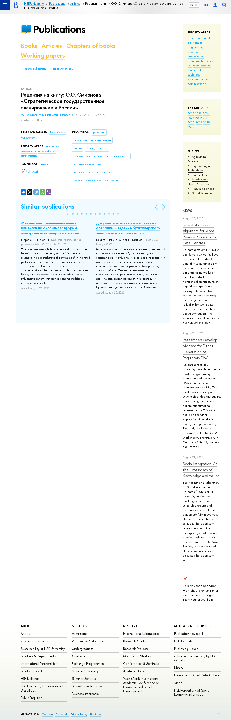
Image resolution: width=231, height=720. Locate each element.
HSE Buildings (30, 678)
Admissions (79, 633)
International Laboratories (141, 633)
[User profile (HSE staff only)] (215, 5)
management (202, 65)
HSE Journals (183, 641)
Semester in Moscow (87, 686)
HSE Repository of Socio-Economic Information (192, 692)
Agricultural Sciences (197, 159)
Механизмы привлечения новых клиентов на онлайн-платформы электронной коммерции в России (50, 227)
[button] (68, 214)
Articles (52, 46)
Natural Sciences (203, 189)
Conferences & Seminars (141, 663)
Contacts (47, 714)
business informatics (200, 38)
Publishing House (186, 649)
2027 (204, 108)
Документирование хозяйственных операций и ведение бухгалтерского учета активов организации (128, 227)
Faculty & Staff (31, 671)
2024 (206, 113)
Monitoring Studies (137, 656)
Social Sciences (202, 193)
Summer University (85, 671)
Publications (59, 29)
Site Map (95, 714)
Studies (79, 626)
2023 (191, 118)
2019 (199, 122)
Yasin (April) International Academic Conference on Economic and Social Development (141, 684)
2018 (206, 122)
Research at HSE (63, 69)
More (191, 127)
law (190, 65)
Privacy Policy (79, 714)
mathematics (196, 70)
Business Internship (85, 694)
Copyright (62, 714)
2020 (191, 122)
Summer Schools (84, 678)
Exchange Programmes (88, 663)
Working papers (43, 55)
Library (178, 668)
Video (178, 683)
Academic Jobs (133, 671)
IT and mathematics (200, 61)
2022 (198, 118)
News (187, 210)
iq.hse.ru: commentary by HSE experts (195, 658)
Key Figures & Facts (34, 641)
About (27, 626)
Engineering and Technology (200, 168)
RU (191, 5)
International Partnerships (39, 663)
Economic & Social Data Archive (196, 675)
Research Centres (136, 641)
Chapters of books (91, 46)
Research (132, 626)
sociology (194, 74)
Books (29, 46)
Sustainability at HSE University (43, 649)
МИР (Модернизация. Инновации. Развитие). (48, 115)
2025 (198, 113)
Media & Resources (192, 626)
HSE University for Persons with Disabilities (43, 688)
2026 (191, 113)
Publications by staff (188, 633)
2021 (206, 118)
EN (196, 5)
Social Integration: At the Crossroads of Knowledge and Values (201, 469)
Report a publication (34, 69)
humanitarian (196, 56)
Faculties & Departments (38, 656)
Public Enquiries (31, 698)
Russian (45, 164)
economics (195, 42)
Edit (219, 713)
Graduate (78, 656)
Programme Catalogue (88, 641)
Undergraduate (83, 649)
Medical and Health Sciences (198, 181)
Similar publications (47, 207)
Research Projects (135, 649)
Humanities (199, 175)
